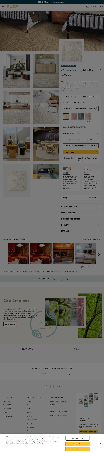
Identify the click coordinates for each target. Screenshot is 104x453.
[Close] (101, 443)
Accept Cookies (77, 449)
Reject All (77, 444)
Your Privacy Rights (77, 438)
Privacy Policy (38, 443)
